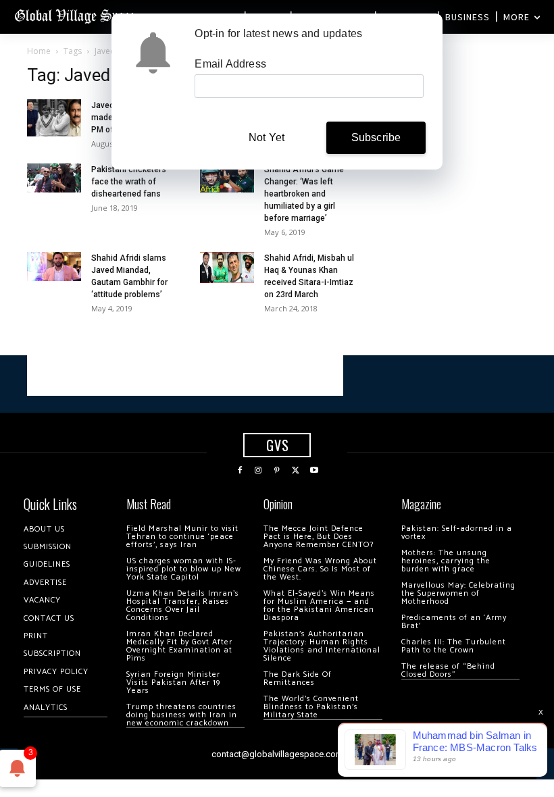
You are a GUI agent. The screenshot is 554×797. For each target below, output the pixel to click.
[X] (295, 470)
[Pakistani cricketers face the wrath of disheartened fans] (54, 177)
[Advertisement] (185, 375)
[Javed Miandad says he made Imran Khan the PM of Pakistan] (54, 117)
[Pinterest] (277, 470)
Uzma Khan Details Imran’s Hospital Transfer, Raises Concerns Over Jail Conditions (182, 605)
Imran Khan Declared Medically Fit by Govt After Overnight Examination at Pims (179, 646)
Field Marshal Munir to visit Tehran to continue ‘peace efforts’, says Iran (182, 536)
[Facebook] (239, 470)
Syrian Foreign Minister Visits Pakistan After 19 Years (173, 682)
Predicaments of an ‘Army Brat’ (454, 621)
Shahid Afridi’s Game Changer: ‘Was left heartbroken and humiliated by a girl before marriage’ (304, 194)
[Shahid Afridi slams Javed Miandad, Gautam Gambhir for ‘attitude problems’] (54, 266)
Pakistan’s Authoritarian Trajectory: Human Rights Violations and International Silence (321, 646)
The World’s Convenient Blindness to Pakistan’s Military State (311, 706)
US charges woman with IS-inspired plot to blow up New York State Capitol (183, 569)
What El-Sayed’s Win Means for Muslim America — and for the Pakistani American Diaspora (319, 605)
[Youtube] (314, 470)
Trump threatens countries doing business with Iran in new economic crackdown (181, 714)
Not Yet (266, 137)
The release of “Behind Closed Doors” (448, 670)
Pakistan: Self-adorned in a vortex (456, 532)
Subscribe (376, 137)
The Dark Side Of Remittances (297, 678)
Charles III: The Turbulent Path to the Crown (453, 646)
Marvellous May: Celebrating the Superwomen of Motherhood (458, 593)
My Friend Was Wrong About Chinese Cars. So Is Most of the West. (320, 569)
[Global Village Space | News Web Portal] (76, 15)
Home (39, 51)
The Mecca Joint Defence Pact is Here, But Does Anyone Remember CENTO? (318, 536)
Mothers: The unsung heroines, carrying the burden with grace (445, 560)
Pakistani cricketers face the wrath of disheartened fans (128, 182)
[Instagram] (258, 470)
